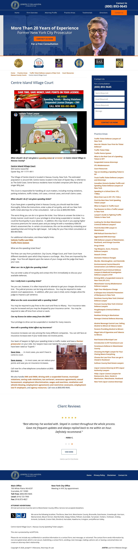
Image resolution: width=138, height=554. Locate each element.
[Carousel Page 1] (65, 444)
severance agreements (65, 379)
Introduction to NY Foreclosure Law (108, 343)
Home (17, 13)
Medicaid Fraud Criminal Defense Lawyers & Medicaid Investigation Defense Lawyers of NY (107, 272)
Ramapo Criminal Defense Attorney (108, 318)
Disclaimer (111, 475)
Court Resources (100, 169)
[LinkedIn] (18, 515)
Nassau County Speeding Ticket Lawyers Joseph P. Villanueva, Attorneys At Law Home (26, 5)
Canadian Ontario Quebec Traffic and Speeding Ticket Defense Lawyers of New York (109, 185)
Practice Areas (69, 13)
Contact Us (119, 13)
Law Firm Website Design (114, 548)
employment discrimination (35, 382)
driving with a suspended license (53, 376)
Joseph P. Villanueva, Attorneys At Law (39, 548)
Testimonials (87, 13)
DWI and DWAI (31, 376)
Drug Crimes (99, 245)
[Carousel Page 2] (69, 444)
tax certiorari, (48, 379)
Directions (103, 13)
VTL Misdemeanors (101, 165)
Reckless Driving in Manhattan (106, 315)
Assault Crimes (100, 254)
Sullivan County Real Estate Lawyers (109, 363)
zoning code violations (31, 379)
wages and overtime (58, 382)
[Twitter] (13, 515)
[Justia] (23, 515)
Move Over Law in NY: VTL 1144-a (107, 197)
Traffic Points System (102, 153)
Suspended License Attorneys (106, 162)
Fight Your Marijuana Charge (106, 289)
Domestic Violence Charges (105, 258)
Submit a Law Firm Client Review (69, 459)
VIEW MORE (69, 452)
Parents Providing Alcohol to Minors (108, 329)
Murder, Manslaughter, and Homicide (109, 261)
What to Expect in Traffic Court (106, 206)
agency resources (39, 387)
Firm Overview (32, 13)
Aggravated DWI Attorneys (104, 237)
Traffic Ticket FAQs (101, 150)
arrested (59, 158)
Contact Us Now (44, 39)
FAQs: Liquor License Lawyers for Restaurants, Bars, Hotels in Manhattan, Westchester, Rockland (108, 376)
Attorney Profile (51, 13)
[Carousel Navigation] (69, 444)
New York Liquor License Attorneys (108, 382)
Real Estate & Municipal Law (105, 339)
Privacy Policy (99, 475)
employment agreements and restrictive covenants (49, 385)
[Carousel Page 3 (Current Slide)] (72, 444)
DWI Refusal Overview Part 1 (105, 233)
